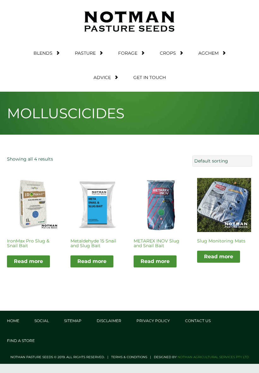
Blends (42, 53)
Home (13, 320)
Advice (102, 77)
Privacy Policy (153, 320)
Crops (168, 53)
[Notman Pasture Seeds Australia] (129, 21)
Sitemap (72, 320)
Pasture (85, 53)
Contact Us (198, 320)
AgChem (208, 53)
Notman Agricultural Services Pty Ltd (213, 357)
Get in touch (149, 77)
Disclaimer (109, 320)
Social (41, 320)
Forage (127, 53)
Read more (28, 261)
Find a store (21, 340)
